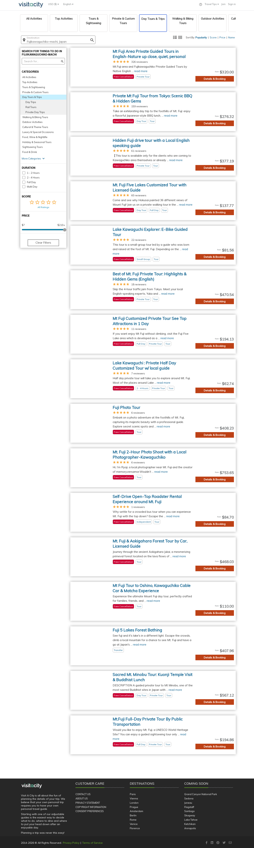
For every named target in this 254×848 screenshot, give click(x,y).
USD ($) (52, 4)
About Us (81, 798)
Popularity (201, 37)
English (67, 4)
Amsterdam (136, 811)
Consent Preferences (89, 811)
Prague (134, 807)
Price (222, 37)
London (134, 802)
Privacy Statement (87, 802)
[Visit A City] (31, 785)
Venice (134, 823)
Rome (133, 819)
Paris (133, 794)
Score (213, 37)
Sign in (232, 4)
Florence (135, 828)
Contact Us (83, 794)
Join (223, 4)
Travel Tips (211, 4)
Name (231, 37)
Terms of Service (92, 842)
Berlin (133, 815)
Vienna (134, 798)
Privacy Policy (71, 842)
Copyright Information (90, 807)
